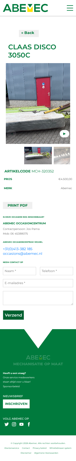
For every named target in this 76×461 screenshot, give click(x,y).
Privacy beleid (40, 448)
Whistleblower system (60, 448)
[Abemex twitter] (6, 424)
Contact (26, 448)
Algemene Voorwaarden (46, 453)
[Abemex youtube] (21, 424)
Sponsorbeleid (11, 386)
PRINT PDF (18, 205)
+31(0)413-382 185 (17, 249)
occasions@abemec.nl (22, 253)
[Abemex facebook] (29, 424)
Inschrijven (16, 404)
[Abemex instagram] (14, 424)
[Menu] (70, 8)
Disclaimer (26, 453)
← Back (27, 32)
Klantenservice (11, 448)
